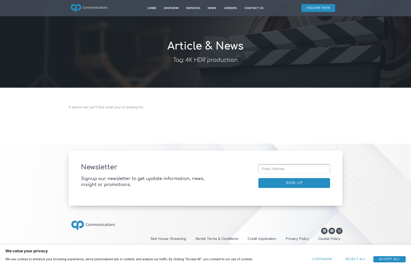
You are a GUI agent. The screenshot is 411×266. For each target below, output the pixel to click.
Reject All (355, 259)
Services (193, 8)
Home (151, 8)
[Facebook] (332, 231)
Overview (171, 8)
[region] (205, 255)
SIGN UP (294, 183)
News (212, 8)
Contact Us (254, 8)
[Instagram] (339, 231)
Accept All (389, 259)
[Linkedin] (324, 231)
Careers (230, 8)
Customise (322, 259)
